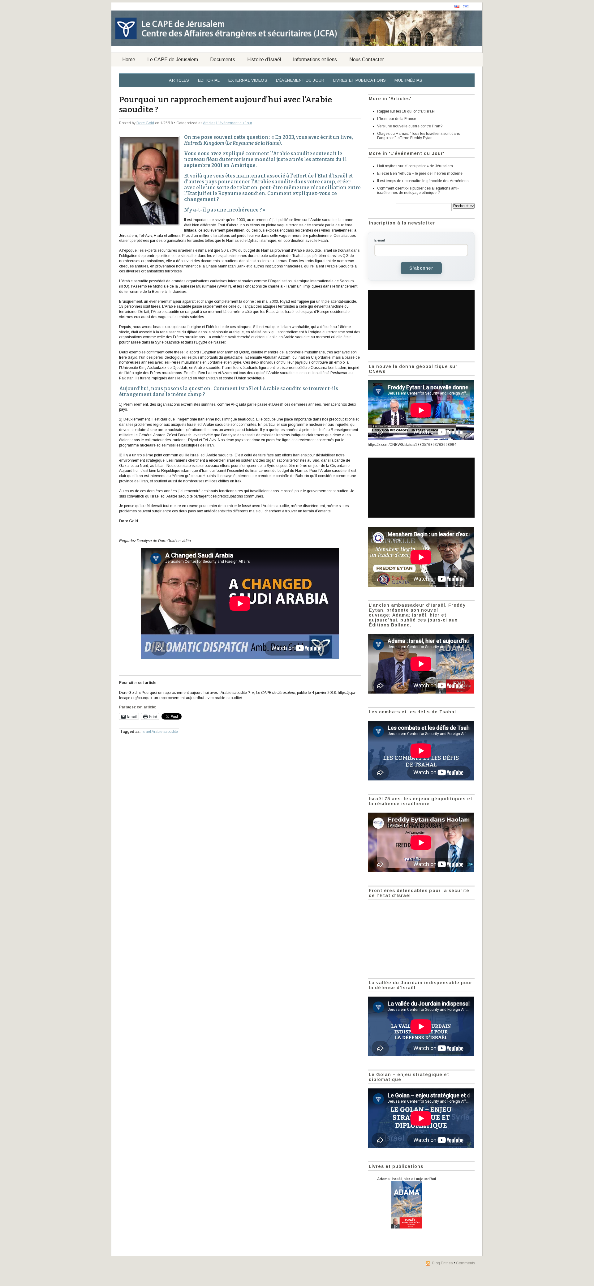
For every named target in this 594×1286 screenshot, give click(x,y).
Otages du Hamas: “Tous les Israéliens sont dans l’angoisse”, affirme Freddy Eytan (418, 135)
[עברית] (465, 6)
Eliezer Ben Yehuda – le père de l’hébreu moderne (420, 173)
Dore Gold (145, 123)
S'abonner (421, 268)
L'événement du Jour (300, 80)
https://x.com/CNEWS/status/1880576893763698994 (412, 444)
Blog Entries (442, 1263)
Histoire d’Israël (264, 59)
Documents (222, 59)
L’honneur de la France (396, 119)
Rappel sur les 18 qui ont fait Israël (406, 111)
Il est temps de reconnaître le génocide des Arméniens (422, 181)
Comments (465, 1263)
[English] (456, 6)
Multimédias (408, 80)
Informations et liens (315, 59)
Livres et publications (359, 80)
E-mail (379, 240)
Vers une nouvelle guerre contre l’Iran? (409, 126)
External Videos (247, 80)
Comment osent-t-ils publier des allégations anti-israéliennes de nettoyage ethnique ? (417, 190)
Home (128, 59)
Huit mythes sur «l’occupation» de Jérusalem (415, 166)
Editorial (209, 80)
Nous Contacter (366, 59)
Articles (179, 80)
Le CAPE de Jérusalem (172, 59)
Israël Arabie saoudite (160, 731)
